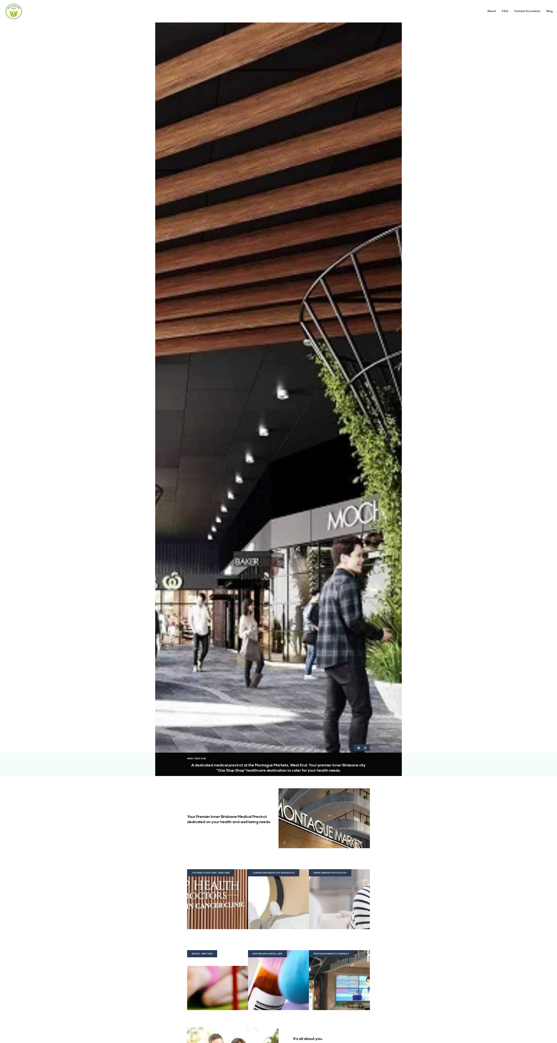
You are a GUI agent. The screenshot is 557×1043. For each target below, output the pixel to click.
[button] (267, 953)
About (491, 11)
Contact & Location (527, 11)
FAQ (505, 11)
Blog (549, 11)
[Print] (359, 748)
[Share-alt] (365, 748)
